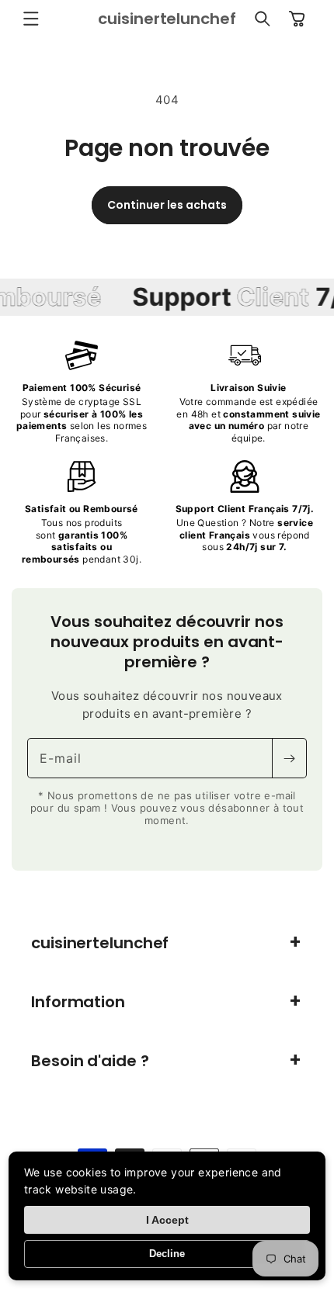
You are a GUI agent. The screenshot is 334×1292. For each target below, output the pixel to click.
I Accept (167, 1220)
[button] (31, 19)
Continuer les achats (167, 205)
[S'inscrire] (289, 758)
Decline (167, 1253)
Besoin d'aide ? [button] (90, 1061)
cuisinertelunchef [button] (100, 943)
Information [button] (78, 1002)
